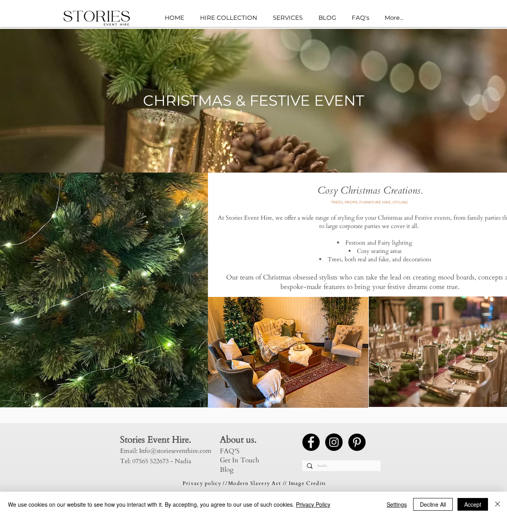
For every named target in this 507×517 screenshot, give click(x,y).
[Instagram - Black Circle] (334, 442)
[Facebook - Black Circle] (311, 442)
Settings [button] (397, 504)
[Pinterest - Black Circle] (357, 442)
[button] (290, 18)
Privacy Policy (313, 504)
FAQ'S (230, 451)
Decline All (433, 504)
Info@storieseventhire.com (175, 451)
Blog (227, 469)
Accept (472, 504)
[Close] (497, 504)
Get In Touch (239, 460)
